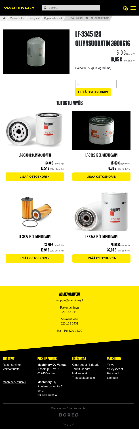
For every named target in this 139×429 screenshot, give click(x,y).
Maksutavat (79, 373)
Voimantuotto (17, 18)
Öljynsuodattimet (53, 18)
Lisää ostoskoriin (93, 92)
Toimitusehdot (81, 369)
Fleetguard (33, 18)
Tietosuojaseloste (83, 377)
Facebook (113, 373)
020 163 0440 (69, 311)
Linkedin (112, 377)
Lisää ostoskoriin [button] (35, 176)
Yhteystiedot (115, 369)
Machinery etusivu (14, 382)
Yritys (110, 364)
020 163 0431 (69, 323)
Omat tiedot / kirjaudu (85, 364)
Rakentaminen (12, 364)
